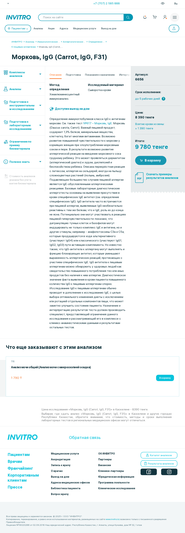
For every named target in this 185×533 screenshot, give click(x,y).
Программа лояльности (114, 482)
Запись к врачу (60, 465)
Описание (56, 74)
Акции (51, 28)
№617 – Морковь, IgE (97, 123)
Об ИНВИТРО (106, 453)
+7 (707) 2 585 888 (106, 3)
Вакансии (104, 465)
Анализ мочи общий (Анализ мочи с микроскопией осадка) (51, 367)
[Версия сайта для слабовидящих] (163, 3)
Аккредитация (60, 459)
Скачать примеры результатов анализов (162, 176)
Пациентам (19, 454)
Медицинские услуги (84, 28)
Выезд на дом (108, 28)
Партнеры (105, 459)
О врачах (57, 471)
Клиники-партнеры (111, 471)
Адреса (64, 28)
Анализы (38, 28)
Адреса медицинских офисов (70, 482)
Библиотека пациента (65, 488)
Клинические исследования (116, 488)
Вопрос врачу (60, 494)
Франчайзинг (20, 468)
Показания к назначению (100, 74)
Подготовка (73, 74)
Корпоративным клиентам (23, 478)
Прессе (15, 487)
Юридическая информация (116, 476)
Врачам (15, 461)
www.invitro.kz (113, 519)
